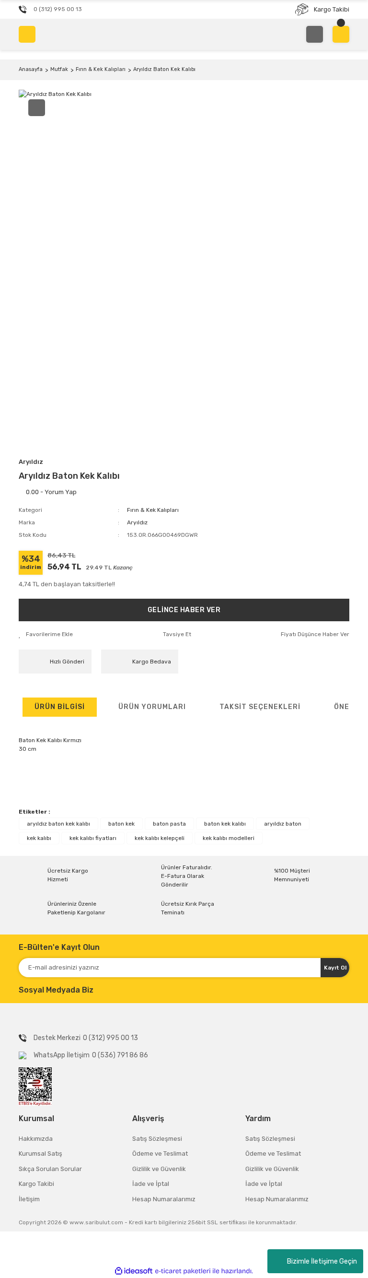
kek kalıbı (39, 838)
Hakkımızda (36, 1138)
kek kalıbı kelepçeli (159, 838)
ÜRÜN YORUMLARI (152, 707)
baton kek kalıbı (225, 823)
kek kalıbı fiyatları (92, 838)
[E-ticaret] (183, 1271)
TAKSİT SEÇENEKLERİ (259, 707)
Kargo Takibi (36, 1183)
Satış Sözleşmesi (157, 1138)
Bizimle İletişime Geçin (322, 1261)
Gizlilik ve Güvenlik (159, 1168)
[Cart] (341, 34)
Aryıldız (31, 461)
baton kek (121, 823)
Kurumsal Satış (40, 1153)
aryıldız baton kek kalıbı (58, 823)
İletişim (29, 1199)
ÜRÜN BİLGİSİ (59, 707)
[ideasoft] (134, 1271)
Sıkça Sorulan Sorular (50, 1168)
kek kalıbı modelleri (228, 838)
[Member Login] (314, 34)
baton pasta (169, 823)
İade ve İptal (150, 1183)
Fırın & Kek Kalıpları (153, 510)
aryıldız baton (282, 823)
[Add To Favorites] (46, 634)
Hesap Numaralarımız (164, 1199)
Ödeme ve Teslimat (160, 1153)
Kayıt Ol (335, 967)
